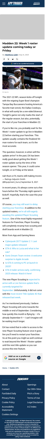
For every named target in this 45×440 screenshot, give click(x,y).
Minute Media (14, 420)
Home (4, 368)
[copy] (17, 59)
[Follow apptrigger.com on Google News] (39, 358)
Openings (31, 384)
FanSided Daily (9, 393)
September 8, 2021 (29, 182)
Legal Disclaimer (35, 402)
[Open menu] (3, 3)
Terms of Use (33, 398)
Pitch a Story (33, 393)
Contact (5, 389)
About (5, 384)
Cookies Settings (10, 414)
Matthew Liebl (11, 55)
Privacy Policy (8, 398)
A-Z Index (31, 407)
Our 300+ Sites (34, 389)
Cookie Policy (8, 402)
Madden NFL (14, 368)
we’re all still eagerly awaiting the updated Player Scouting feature (20, 215)
